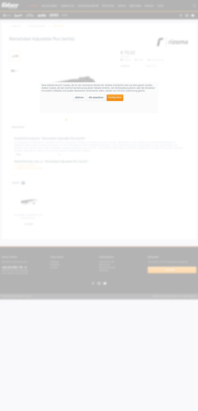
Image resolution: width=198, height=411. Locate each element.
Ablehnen (79, 97)
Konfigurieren (114, 97)
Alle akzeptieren (96, 97)
